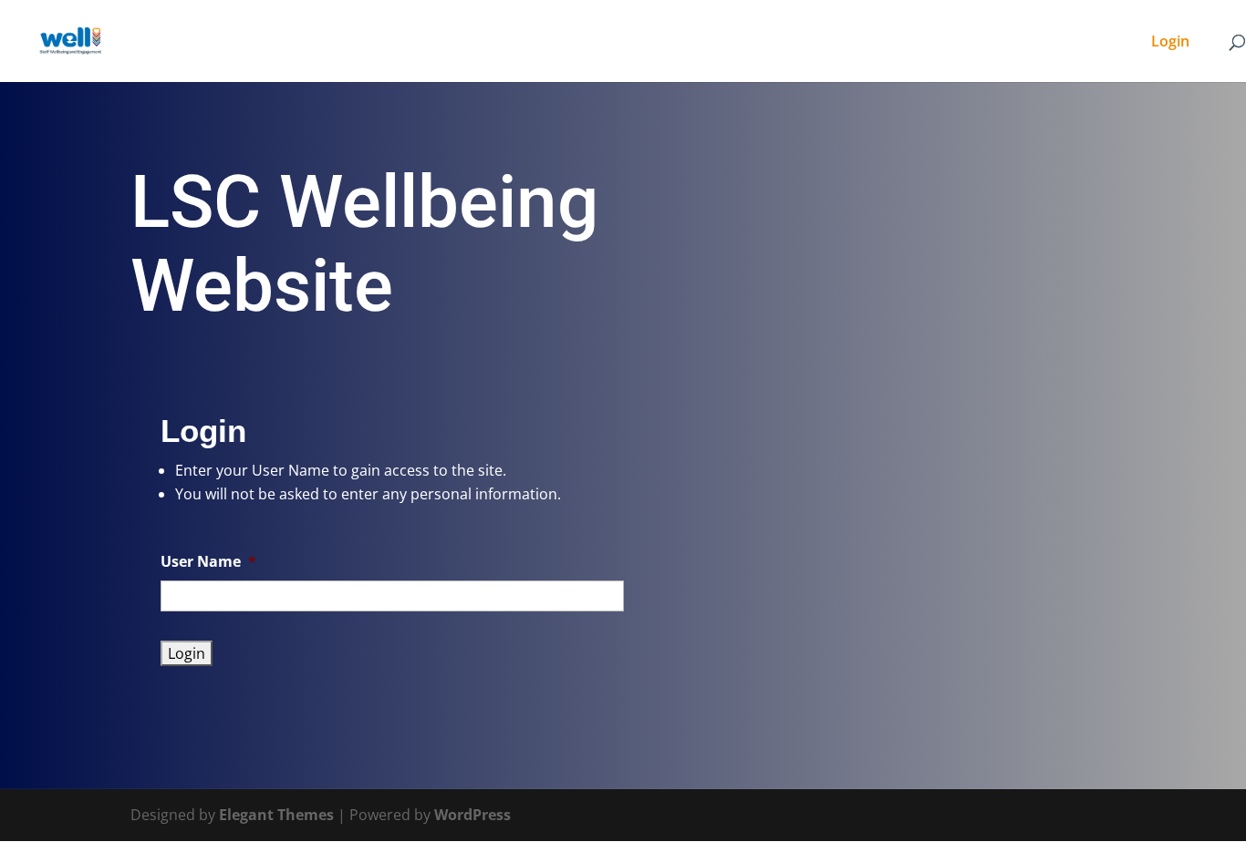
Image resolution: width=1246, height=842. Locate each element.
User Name (208, 561)
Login (1170, 43)
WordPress (472, 815)
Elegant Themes (276, 815)
